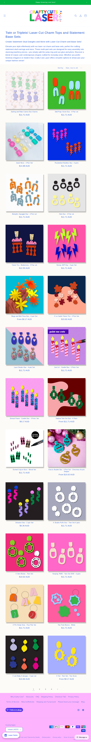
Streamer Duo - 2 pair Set (24, 522)
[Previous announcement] (4, 2)
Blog (83, 702)
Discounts (30, 697)
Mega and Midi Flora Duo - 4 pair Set (24, 316)
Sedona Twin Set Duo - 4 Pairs (66, 418)
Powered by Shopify (34, 737)
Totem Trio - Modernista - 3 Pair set (24, 265)
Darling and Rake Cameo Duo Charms (24, 112)
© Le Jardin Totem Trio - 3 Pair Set (66, 316)
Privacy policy (57, 737)
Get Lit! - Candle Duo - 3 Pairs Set (66, 367)
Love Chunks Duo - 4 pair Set (24, 367)
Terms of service (69, 737)
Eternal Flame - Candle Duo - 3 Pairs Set (24, 418)
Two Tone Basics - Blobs (66, 625)
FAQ (37, 697)
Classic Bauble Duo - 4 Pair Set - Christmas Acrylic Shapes (66, 470)
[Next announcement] (86, 2)
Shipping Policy (47, 697)
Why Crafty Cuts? (17, 697)
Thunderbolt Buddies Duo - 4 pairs (67, 163)
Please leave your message (68, 702)
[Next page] (57, 689)
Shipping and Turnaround (46, 702)
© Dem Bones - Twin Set (24, 574)
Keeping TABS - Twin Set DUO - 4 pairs (67, 574)
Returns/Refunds (27, 702)
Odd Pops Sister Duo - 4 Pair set (66, 112)
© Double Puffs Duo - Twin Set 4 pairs (66, 522)
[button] (4, 15)
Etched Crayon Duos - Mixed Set (24, 469)
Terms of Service (12, 702)
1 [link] (33, 689)
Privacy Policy (73, 697)
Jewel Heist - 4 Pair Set (24, 163)
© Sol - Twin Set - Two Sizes (66, 676)
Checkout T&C (60, 697)
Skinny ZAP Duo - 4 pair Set (66, 265)
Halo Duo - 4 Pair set (66, 214)
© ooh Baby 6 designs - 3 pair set (24, 676)
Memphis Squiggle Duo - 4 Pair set (24, 214)
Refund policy (46, 737)
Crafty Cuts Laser (22, 737)
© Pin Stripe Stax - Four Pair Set (24, 625)
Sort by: (60, 68)
